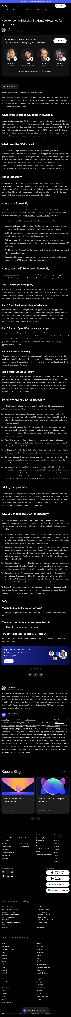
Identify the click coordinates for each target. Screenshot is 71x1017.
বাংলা (2, 1000)
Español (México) (42, 973)
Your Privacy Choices (11, 1013)
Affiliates (56, 850)
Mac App (4, 844)
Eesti (3, 991)
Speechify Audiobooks (9, 627)
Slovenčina (5, 988)
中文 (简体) (5, 946)
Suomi (39, 955)
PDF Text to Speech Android (9, 909)
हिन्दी (38, 958)
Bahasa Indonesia (42, 997)
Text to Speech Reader (43, 909)
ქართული (40, 985)
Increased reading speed (14, 427)
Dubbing (21, 841)
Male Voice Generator (43, 912)
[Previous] (33, 818)
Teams (38, 843)
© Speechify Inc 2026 (47, 1013)
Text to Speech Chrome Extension (11, 922)
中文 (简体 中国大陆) (8, 949)
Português (40, 982)
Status (56, 856)
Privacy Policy (35, 1013)
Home (3, 10)
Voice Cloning (23, 844)
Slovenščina (41, 988)
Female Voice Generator (8, 912)
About (56, 838)
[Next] (38, 818)
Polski (3, 967)
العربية (3, 943)
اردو (38, 1003)
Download (4, 858)
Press (55, 858)
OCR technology (11, 240)
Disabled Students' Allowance (12, 121)
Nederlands (40, 952)
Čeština (39, 949)
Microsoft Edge (31, 216)
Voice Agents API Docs (44, 854)
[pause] (24, 1010)
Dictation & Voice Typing (8, 907)
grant (45, 121)
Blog (55, 844)
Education (39, 846)
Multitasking (9, 450)
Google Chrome (44, 216)
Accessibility (11, 10)
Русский (4, 970)
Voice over (9, 226)
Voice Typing (25, 42)
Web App (4, 850)
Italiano (3, 961)
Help (55, 853)
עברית (3, 997)
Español (4, 973)
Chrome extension (32, 382)
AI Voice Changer (42, 917)
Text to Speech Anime (7, 917)
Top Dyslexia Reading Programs (10, 914)
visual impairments (23, 100)
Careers (56, 847)
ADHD (61, 127)
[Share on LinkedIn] (41, 675)
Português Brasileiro (43, 967)
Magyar (39, 943)
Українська (40, 970)
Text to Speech (11, 42)
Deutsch (4, 958)
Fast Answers (38, 42)
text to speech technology (39, 520)
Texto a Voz (4, 927)
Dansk (3, 952)
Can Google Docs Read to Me (45, 920)
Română (4, 982)
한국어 (3, 964)
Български (4, 985)
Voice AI (23, 39)
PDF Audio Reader (6, 920)
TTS (42, 613)
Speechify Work (24, 847)
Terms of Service (24, 1013)
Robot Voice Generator (43, 914)
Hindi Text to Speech (42, 922)
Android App (5, 841)
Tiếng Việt (40, 979)
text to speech (42, 157)
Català (39, 1000)
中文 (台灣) (40, 946)
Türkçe (3, 979)
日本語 (39, 961)
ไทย (38, 976)
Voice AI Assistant (42, 907)
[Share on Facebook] (30, 675)
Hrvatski (39, 991)
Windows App (6, 847)
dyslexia (34, 100)
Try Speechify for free (9, 587)
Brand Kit (57, 861)
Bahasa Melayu (6, 1003)
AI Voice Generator (25, 838)
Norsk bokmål (41, 964)
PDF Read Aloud (6, 925)
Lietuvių (39, 994)
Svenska (4, 976)
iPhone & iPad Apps (7, 838)
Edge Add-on (5, 856)
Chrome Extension (7, 853)
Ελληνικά (4, 994)
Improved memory (11, 467)
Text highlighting (11, 250)
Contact (56, 841)
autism (16, 130)
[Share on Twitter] (35, 675)
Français (4, 955)
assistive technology (11, 275)
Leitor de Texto (41, 927)
